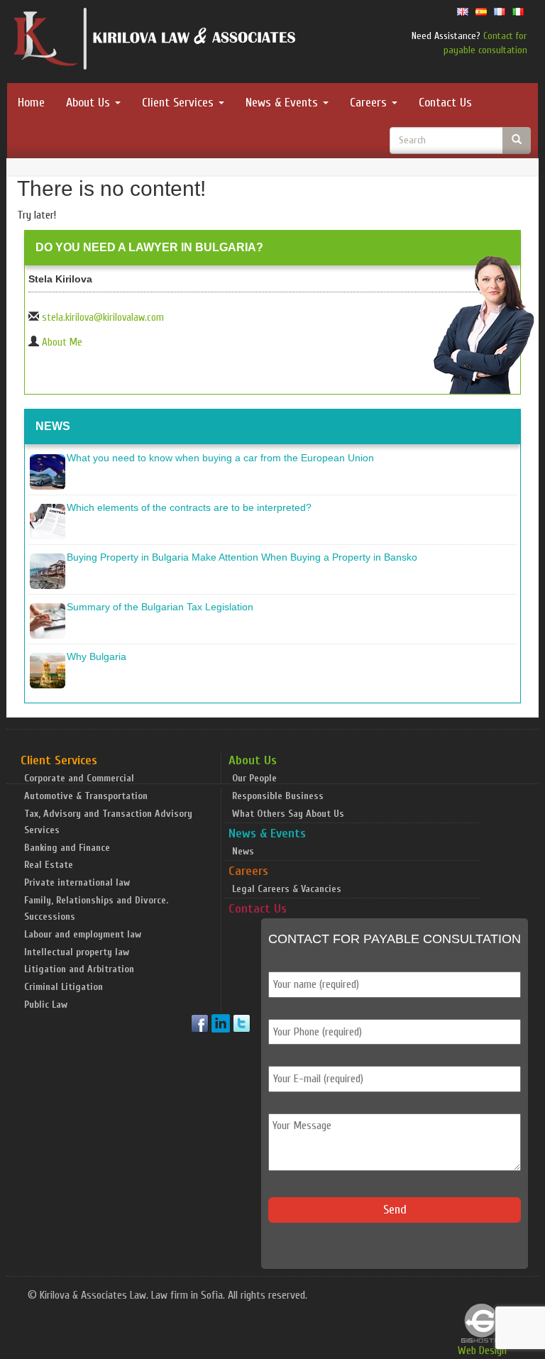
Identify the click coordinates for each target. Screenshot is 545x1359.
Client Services (179, 102)
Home (31, 102)
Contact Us (445, 102)
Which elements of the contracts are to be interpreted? (189, 507)
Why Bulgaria (96, 656)
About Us (90, 102)
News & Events (283, 102)
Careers (370, 102)
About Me (62, 342)
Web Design (482, 1350)
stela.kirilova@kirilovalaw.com (103, 318)
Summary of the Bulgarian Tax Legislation (160, 606)
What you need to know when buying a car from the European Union (220, 457)
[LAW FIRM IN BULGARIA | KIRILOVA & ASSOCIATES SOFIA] (155, 42)
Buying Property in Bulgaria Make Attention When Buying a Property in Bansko (242, 557)
